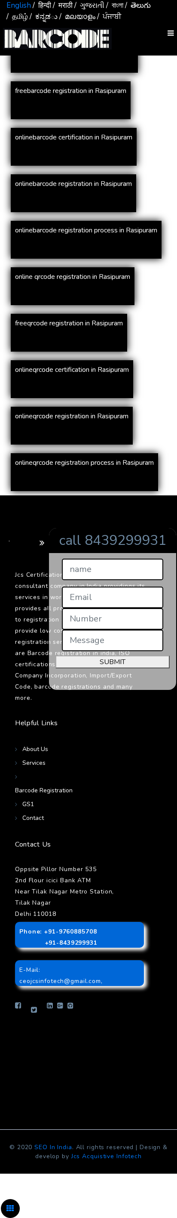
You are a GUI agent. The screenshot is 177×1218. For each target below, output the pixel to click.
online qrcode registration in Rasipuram (72, 276)
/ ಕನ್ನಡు (44, 17)
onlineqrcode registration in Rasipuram (71, 416)
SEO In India (53, 1147)
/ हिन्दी (42, 5)
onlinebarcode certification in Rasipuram (73, 137)
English (18, 5)
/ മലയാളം (77, 17)
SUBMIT (112, 662)
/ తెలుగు (138, 5)
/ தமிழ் (17, 17)
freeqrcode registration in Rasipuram (69, 323)
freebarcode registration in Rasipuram (70, 91)
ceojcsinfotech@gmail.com (60, 981)
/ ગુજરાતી (89, 5)
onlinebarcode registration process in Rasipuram (86, 230)
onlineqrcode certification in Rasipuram (72, 369)
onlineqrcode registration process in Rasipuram (84, 462)
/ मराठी (63, 5)
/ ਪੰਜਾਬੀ (109, 17)
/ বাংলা (114, 5)
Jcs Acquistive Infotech (106, 1156)
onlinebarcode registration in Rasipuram (73, 184)
